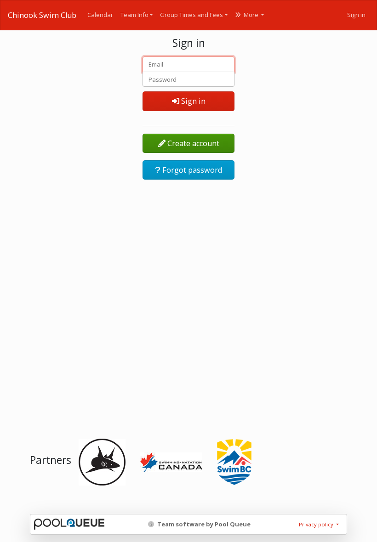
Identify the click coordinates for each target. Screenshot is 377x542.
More (251, 15)
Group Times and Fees (191, 15)
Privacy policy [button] (317, 524)
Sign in (356, 15)
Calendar (100, 15)
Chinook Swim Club (42, 15)
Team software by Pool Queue (203, 524)
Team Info (134, 15)
